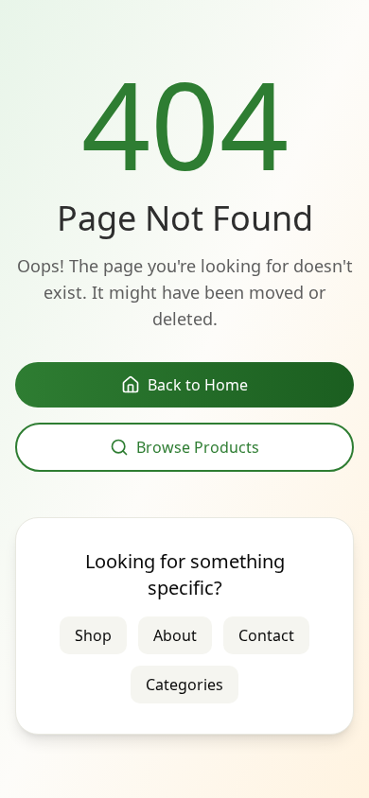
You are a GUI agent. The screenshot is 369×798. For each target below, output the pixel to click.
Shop (93, 635)
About (175, 635)
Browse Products (197, 447)
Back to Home (198, 384)
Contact (266, 635)
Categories (184, 684)
